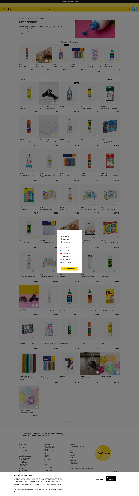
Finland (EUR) (66, 245)
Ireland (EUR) (66, 248)
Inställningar (99, 479)
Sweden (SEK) (66, 236)
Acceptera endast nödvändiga (22, 492)
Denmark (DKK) (66, 242)
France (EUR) (66, 250)
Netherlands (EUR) (67, 256)
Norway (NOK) (66, 239)
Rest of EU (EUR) (67, 262)
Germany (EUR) (66, 253)
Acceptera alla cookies (111, 478)
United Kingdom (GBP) (68, 259)
